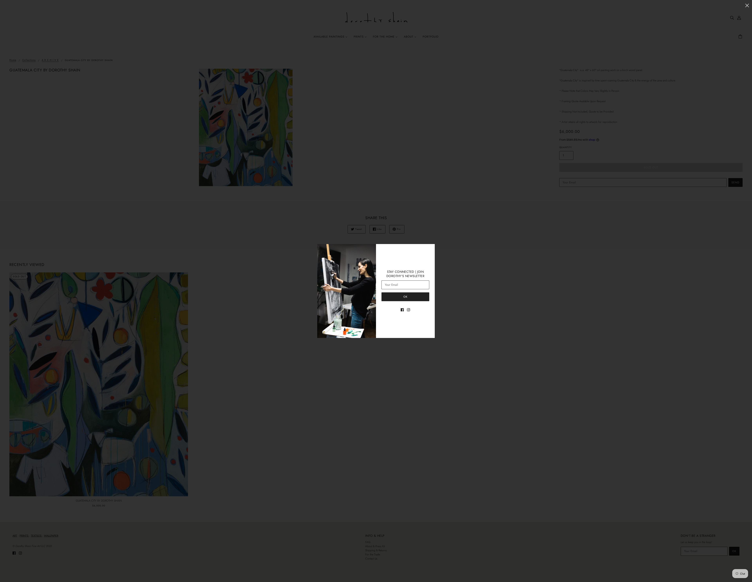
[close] (747, 5)
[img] (402, 309)
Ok (405, 297)
